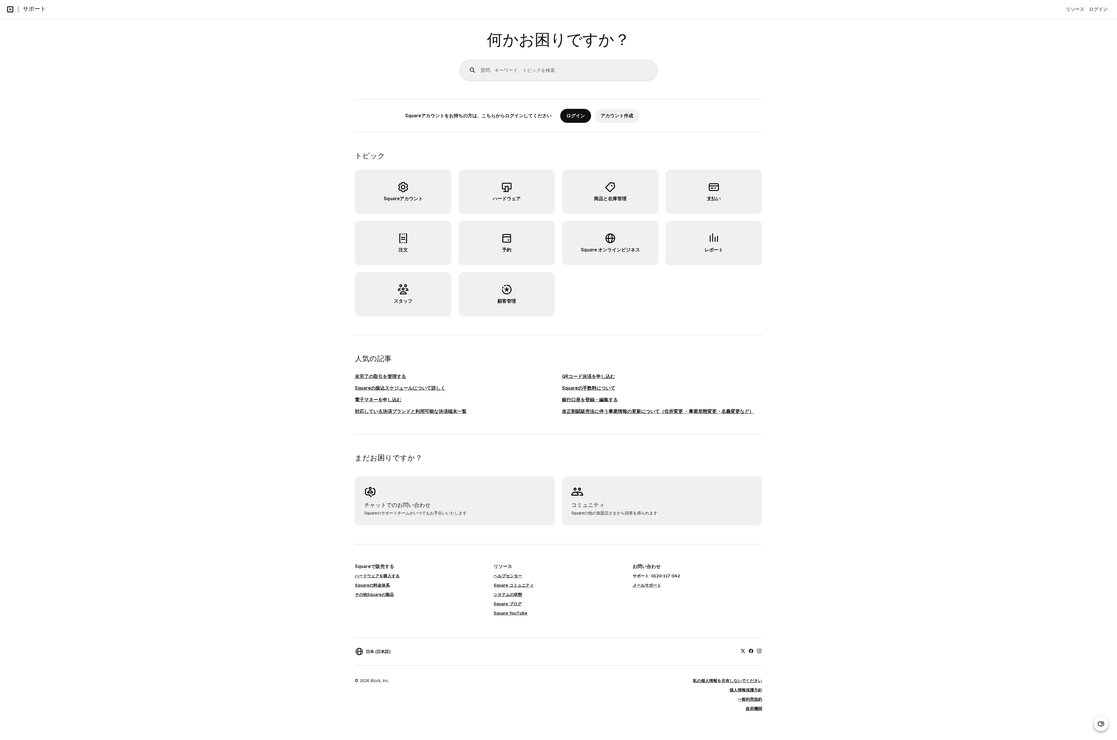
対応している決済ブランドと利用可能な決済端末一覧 (411, 411)
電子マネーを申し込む (378, 399)
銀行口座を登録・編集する (590, 399)
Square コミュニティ (514, 585)
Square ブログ (508, 603)
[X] (743, 650)
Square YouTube (510, 613)
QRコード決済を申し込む (588, 376)
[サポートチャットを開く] (1101, 724)
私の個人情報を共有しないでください (727, 680)
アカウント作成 (617, 115)
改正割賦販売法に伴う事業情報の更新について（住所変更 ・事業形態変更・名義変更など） (658, 411)
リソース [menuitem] (1075, 9)
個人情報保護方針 (746, 690)
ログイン (1098, 9)
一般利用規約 (750, 699)
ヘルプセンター (508, 576)
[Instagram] (759, 650)
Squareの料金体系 (372, 585)
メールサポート (647, 585)
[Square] (10, 9)
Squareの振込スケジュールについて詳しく (400, 388)
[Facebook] (751, 650)
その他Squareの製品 (374, 594)
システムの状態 (508, 594)
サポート (34, 8)
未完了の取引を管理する (380, 376)
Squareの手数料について (588, 388)
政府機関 (754, 708)
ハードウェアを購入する (377, 576)
